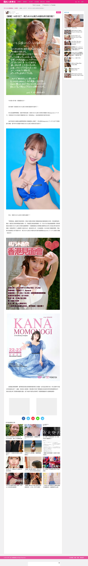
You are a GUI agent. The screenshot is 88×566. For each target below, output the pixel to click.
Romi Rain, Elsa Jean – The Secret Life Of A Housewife (77, 43)
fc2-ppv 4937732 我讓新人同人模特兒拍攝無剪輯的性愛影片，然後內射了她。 (77, 54)
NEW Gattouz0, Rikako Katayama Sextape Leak (77, 31)
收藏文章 (58, 12)
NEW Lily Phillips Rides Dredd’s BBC (76, 64)
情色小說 (42, 1)
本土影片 (31, 1)
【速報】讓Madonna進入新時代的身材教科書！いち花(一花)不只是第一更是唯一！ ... (33, 487)
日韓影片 (19, 1)
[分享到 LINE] (37, 418)
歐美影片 (25, 1)
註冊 (82, 1)
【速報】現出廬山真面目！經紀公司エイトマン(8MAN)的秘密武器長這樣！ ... (33, 470)
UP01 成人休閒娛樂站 (8, 8)
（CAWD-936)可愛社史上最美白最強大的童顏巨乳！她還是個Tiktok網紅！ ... (51, 487)
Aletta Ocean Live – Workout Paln (76, 69)
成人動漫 (37, 1)
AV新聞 (48, 1)
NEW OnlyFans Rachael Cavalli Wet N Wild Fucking (77, 74)
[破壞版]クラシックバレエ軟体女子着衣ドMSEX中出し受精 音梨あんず (77, 48)
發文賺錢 (71, 557)
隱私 (78, 557)
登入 (79, 1)
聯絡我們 (82, 557)
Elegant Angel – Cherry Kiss (71, 27)
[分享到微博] (33, 418)
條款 (75, 557)
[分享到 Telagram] (42, 418)
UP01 (9, 2)
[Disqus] (33, 506)
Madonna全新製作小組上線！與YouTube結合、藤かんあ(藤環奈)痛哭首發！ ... (14, 438)
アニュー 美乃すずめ (76, 58)
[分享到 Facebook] (23, 418)
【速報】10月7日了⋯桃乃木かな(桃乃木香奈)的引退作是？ (30, 16)
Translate (53, 5)
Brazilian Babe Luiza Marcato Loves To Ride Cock (77, 37)
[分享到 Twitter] (28, 418)
